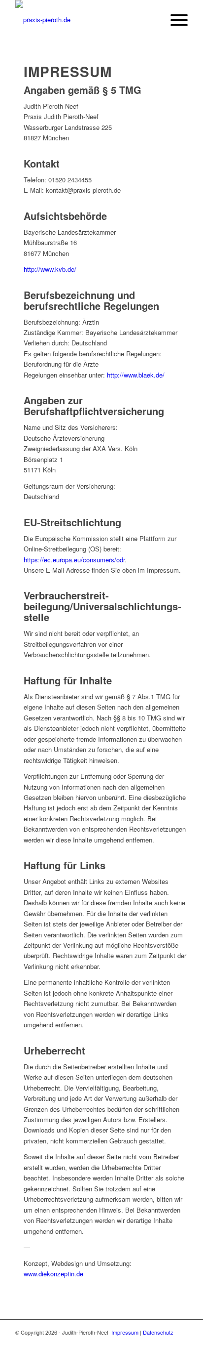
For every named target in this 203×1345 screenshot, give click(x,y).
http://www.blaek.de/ (136, 374)
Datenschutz (158, 1332)
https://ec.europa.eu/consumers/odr (74, 559)
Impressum (124, 1332)
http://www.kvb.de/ (50, 269)
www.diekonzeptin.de (53, 1273)
